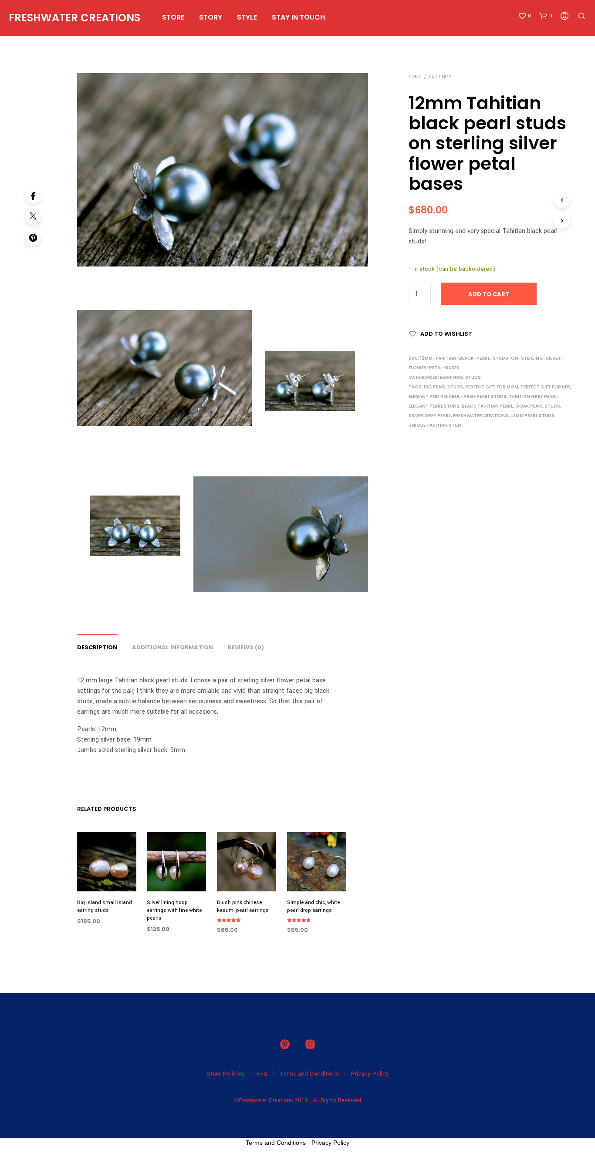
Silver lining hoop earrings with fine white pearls (174, 910)
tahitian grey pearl (533, 396)
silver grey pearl (430, 415)
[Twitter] (33, 216)
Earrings (440, 77)
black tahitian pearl (487, 406)
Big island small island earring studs (104, 906)
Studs (473, 377)
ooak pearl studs (537, 406)
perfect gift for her (545, 387)
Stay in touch (298, 17)
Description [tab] (97, 647)
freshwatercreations (481, 415)
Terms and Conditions (309, 1073)
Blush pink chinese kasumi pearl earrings (243, 906)
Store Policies (225, 1073)
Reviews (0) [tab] (246, 647)
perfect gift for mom (491, 387)
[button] (524, 16)
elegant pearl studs (434, 406)
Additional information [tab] (172, 647)
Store (173, 17)
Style (247, 17)
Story (210, 17)
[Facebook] (33, 195)
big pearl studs (443, 387)
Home (415, 77)
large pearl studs (484, 396)
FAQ (262, 1073)
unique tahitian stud (435, 425)
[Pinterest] (33, 237)
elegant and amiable (434, 396)
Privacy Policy (370, 1073)
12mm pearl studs (532, 415)
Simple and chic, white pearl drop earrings (313, 906)
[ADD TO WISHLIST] (107, 875)
